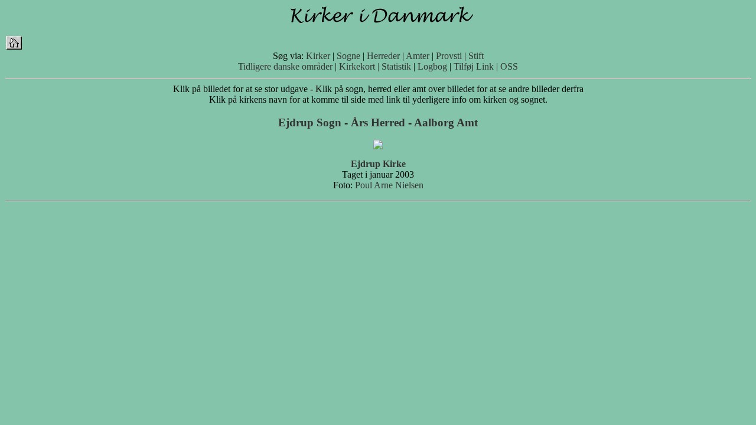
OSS (509, 66)
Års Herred (378, 122)
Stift (476, 56)
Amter (417, 56)
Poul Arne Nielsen (389, 185)
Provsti (449, 56)
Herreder (383, 56)
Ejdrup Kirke (378, 164)
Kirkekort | (359, 66)
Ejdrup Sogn (309, 122)
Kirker (318, 56)
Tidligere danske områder (285, 66)
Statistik (396, 66)
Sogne (348, 56)
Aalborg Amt (446, 122)
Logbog (432, 66)
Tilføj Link (474, 66)
